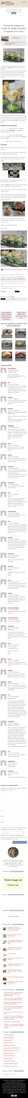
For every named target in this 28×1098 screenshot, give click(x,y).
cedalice (10, 397)
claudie (10, 593)
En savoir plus (17, 1093)
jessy (9, 643)
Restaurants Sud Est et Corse (11, 1050)
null (9, 521)
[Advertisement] (14, 20)
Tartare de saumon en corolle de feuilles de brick (14, 269)
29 (25, 43)
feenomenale (12, 511)
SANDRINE (11, 426)
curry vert (23, 136)
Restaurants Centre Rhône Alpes (11, 1048)
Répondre (17, 370)
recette (20, 42)
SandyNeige (11, 761)
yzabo (9, 682)
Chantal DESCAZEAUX (16, 38)
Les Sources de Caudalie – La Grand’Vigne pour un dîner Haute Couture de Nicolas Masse (14, 929)
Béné (9, 580)
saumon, (13, 274)
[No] (26, 1088)
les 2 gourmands (12, 618)
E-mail (2, 816)
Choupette (11, 483)
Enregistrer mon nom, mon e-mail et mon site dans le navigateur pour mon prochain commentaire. (13, 828)
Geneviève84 (11, 368)
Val (9, 382)
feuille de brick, (17, 274)
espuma (11, 42)
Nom (2, 810)
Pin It (13, 299)
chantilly (6, 42)
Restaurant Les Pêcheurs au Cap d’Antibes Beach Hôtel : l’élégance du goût (15, 971)
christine (10, 566)
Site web (3, 822)
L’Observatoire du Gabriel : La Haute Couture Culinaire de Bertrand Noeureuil (13, 1017)
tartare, (10, 274)
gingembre (11, 130)
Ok (12, 1095)
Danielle (10, 537)
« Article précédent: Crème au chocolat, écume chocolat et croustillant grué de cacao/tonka (6, 316)
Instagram (12, 296)
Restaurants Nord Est (9, 1053)
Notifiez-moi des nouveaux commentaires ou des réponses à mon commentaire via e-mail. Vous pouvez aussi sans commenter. (13, 837)
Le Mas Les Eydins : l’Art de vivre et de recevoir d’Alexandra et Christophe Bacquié (15, 942)
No (15, 1095)
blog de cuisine (17, 281)
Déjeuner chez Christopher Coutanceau (15, 977)
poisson (10, 67)
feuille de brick (16, 42)
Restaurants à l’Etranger (9, 1061)
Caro (9, 493)
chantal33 (11, 626)
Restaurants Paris (8, 1040)
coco (9, 42)
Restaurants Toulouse (9, 1037)
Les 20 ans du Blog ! (11, 953)
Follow (4, 291)
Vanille (10, 455)
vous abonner (6, 839)
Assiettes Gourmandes (13, 916)
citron (19, 130)
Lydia (9, 443)
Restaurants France (8, 1042)
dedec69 (10, 409)
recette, (7, 274)
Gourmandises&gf (13, 608)
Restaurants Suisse (8, 1058)
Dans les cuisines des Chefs (10, 1066)
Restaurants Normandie (9, 1055)
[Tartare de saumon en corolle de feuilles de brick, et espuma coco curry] (13, 64)
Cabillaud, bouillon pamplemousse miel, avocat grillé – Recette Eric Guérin (13, 994)
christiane (11, 771)
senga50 (10, 670)
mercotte (11, 466)
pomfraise (11, 554)
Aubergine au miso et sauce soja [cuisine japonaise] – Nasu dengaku (13, 1008)
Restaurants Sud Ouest (9, 1045)
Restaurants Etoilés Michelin (10, 1063)
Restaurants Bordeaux (9, 1035)
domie (9, 659)
